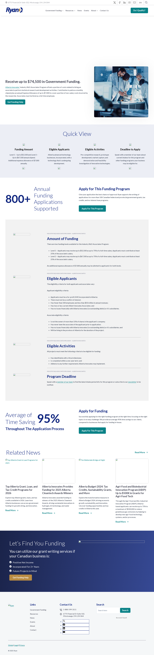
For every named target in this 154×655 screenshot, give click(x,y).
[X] (114, 2)
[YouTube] (129, 2)
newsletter (132, 382)
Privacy (22, 645)
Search (125, 610)
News (79, 10)
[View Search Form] (146, 2)
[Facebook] (119, 2)
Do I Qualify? (139, 10)
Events (86, 10)
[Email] (134, 2)
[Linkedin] (124, 2)
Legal (16, 645)
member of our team (65, 382)
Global (10, 645)
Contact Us (104, 10)
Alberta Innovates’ (12, 87)
